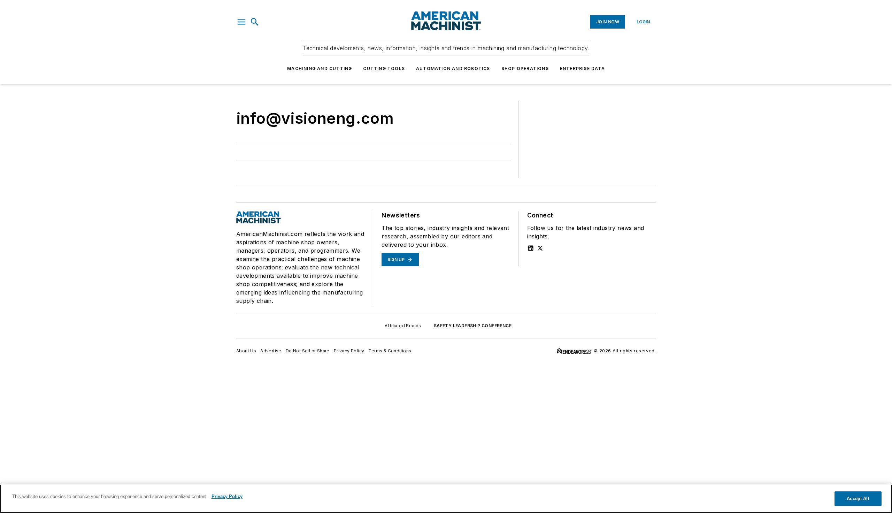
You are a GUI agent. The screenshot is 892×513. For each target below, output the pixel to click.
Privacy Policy (349, 350)
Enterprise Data (582, 68)
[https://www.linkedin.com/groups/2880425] (530, 248)
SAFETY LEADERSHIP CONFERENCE (473, 325)
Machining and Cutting (319, 68)
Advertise (271, 350)
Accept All (858, 498)
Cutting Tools (384, 68)
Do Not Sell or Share (308, 350)
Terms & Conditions (389, 350)
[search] (254, 22)
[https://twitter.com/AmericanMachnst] (540, 248)
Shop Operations (525, 68)
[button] (241, 22)
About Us (246, 350)
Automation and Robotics (453, 68)
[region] (446, 498)
